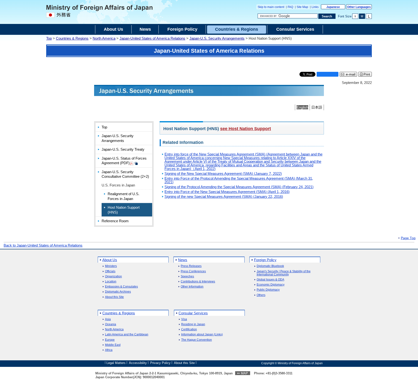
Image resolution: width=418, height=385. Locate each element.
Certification (189, 329)
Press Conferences (193, 271)
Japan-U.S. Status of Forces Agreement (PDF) (124, 160)
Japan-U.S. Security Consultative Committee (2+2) (125, 174)
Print (367, 74)
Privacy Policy (160, 363)
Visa (184, 319)
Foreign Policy (265, 260)
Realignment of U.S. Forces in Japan (123, 196)
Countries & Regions (72, 38)
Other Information (192, 286)
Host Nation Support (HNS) (124, 209)
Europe (110, 339)
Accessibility (138, 363)
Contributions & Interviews (198, 281)
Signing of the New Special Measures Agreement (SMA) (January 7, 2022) (223, 173)
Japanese (333, 7)
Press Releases (191, 266)
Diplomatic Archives (118, 291)
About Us (109, 260)
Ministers (111, 266)
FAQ (290, 7)
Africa (108, 350)
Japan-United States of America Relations (152, 38)
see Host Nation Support (245, 128)
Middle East (112, 345)
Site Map (302, 7)
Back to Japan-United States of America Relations (43, 245)
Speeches (187, 276)
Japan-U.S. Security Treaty (123, 149)
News (182, 260)
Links (315, 7)
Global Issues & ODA (270, 279)
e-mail (350, 74)
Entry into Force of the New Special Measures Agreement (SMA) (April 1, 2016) (227, 192)
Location (110, 281)
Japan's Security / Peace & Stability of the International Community (284, 273)
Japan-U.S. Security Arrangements (217, 38)
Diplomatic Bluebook (270, 266)
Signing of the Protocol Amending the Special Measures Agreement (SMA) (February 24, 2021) (239, 187)
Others (261, 295)
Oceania (110, 324)
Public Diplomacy (268, 289)
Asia (108, 319)
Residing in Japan (193, 324)
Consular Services (193, 313)
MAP (244, 373)
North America (104, 38)
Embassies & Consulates (121, 286)
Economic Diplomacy (270, 284)
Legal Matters (116, 363)
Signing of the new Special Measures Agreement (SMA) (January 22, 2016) (223, 196)
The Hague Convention (196, 339)
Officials (110, 271)
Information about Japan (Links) (202, 334)
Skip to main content (271, 7)
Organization (113, 276)
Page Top (408, 238)
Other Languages (359, 7)
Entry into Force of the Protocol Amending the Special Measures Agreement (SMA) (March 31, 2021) (238, 180)
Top (49, 38)
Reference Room (115, 221)
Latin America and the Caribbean (126, 334)
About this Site (114, 297)
